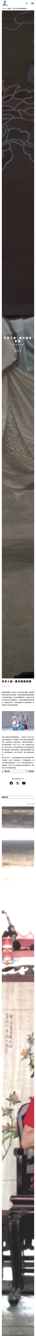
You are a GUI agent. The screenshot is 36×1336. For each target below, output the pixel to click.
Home (4, 8)
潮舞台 (9, 8)
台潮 (10, 3)
